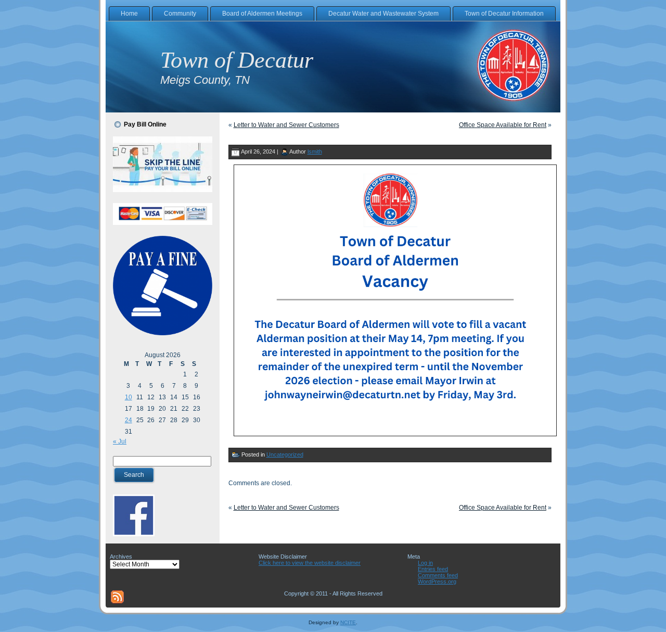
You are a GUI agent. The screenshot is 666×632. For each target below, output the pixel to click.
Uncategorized (284, 454)
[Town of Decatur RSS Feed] (117, 596)
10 (128, 397)
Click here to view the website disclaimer (310, 563)
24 (128, 420)
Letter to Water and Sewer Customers (286, 125)
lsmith (315, 151)
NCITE (348, 622)
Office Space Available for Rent (502, 125)
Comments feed (438, 575)
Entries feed (433, 569)
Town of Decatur (236, 60)
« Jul (119, 441)
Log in (425, 563)
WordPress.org (437, 581)
